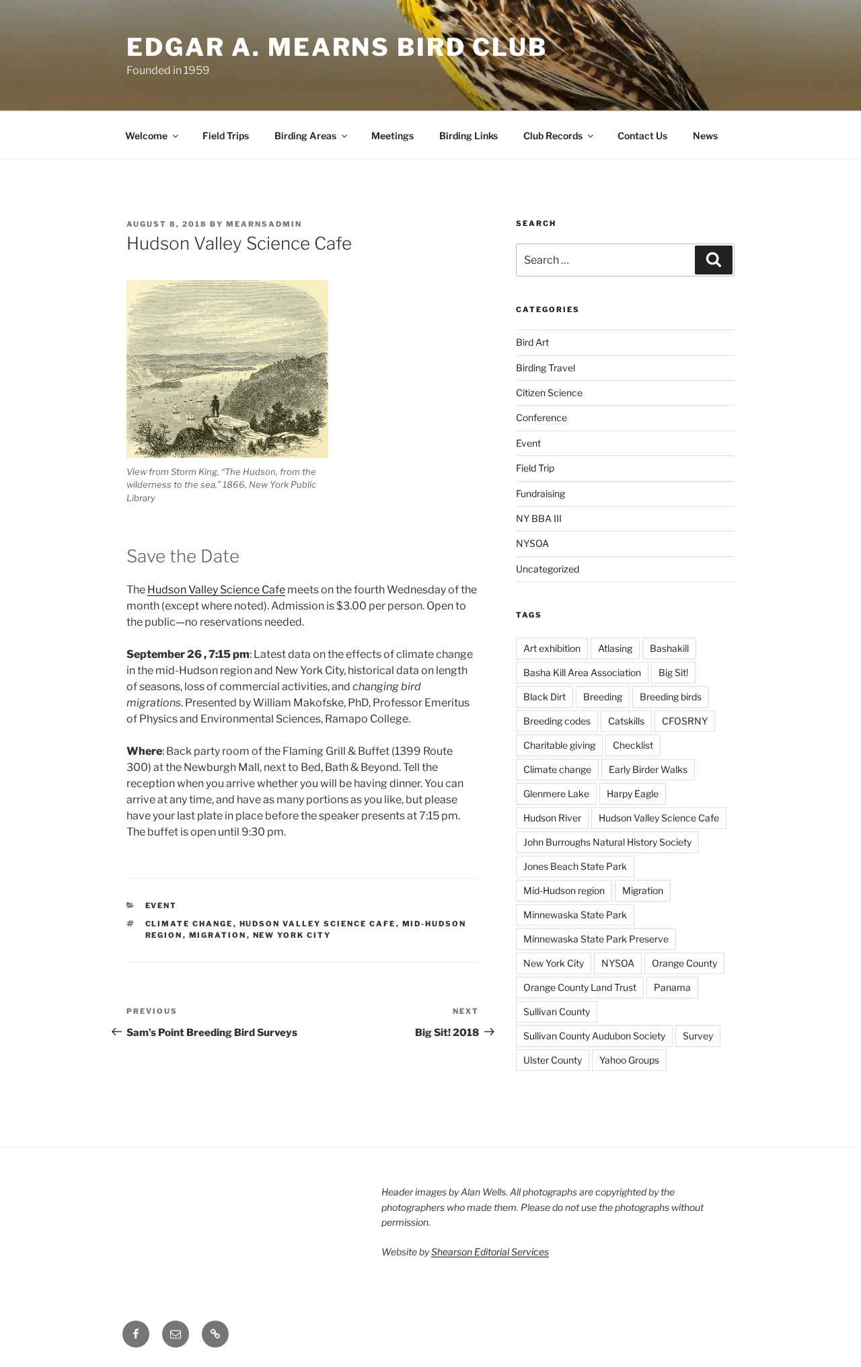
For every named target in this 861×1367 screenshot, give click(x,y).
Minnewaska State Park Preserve (596, 939)
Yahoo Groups (629, 1060)
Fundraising (540, 493)
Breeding (602, 696)
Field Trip (535, 468)
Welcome (146, 135)
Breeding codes (557, 721)
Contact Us (642, 135)
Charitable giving (559, 745)
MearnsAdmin (264, 224)
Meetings (392, 135)
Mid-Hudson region (564, 890)
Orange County (684, 963)
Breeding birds (671, 696)
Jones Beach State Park (575, 866)
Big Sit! (673, 672)
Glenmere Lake (556, 793)
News (705, 135)
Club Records (553, 135)
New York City (292, 935)
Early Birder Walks (648, 769)
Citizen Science (549, 392)
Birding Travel (545, 367)
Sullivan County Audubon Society (594, 1035)
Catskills (626, 721)
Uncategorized (547, 569)
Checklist (633, 745)
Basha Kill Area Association (582, 672)
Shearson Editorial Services (490, 1251)
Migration (218, 935)
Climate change (189, 923)
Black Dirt (544, 696)
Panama (672, 987)
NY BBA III (539, 518)
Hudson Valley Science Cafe (216, 589)
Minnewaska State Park (575, 914)
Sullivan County (556, 1011)
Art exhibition (552, 648)
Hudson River (552, 817)
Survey (698, 1035)
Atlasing (615, 648)
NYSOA (532, 543)
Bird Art (532, 342)
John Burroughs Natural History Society (607, 842)
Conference (541, 417)
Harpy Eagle (633, 793)
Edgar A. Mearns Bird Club (337, 47)
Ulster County (552, 1060)
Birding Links (468, 135)
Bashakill (669, 648)
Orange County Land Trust (579, 987)
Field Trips (225, 135)
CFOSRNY (685, 721)
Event (161, 905)
